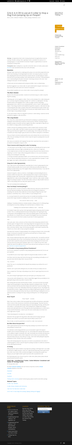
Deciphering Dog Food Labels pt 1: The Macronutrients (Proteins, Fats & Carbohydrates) (13, 426)
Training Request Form (59, 27)
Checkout (57, 1)
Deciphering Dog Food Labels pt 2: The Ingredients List (13, 418)
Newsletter (9, 371)
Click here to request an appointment (17, 246)
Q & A (39, 17)
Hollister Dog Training (27, 415)
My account (52, 1)
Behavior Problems (18, 17)
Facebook (9, 376)
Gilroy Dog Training (26, 410)
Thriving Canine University (13, 379)
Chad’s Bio (57, 58)
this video (9, 67)
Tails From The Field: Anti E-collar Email (16, 388)
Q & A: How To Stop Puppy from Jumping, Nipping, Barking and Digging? (23, 391)
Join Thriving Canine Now (43, 411)
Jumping (29, 17)
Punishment (34, 17)
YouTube (9, 373)
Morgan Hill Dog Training (28, 411)
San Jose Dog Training (27, 413)
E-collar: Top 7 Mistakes (12, 383)
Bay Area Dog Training (27, 408)
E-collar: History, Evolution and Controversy (17, 386)
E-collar (25, 17)
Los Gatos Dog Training (27, 416)
